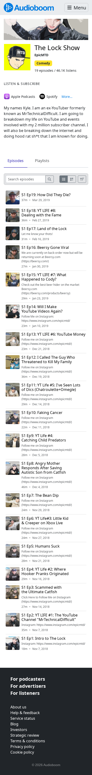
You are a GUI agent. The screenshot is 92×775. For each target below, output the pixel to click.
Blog (14, 724)
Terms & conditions (27, 740)
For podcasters (27, 679)
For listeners (25, 693)
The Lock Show (57, 47)
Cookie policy (22, 752)
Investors (18, 729)
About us (18, 707)
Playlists (42, 160)
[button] (76, 7)
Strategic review (24, 735)
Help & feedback (25, 712)
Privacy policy (22, 746)
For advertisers (28, 686)
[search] (49, 179)
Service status (22, 718)
